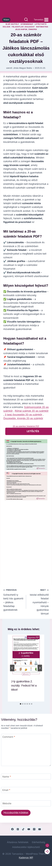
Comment (8, 736)
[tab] (20, 704)
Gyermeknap (27, 24)
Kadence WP (26, 857)
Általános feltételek (17, 842)
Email (6, 790)
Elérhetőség (38, 842)
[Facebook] (12, 829)
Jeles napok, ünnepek (26, 29)
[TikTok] (23, 829)
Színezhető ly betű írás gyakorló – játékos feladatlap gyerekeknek (13, 600)
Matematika (42, 27)
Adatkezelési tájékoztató (26, 847)
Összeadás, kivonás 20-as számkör (23, 418)
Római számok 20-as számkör (32, 410)
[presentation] (26, 655)
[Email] (39, 829)
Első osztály (12, 24)
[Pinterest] (18, 829)
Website (6, 803)
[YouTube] (28, 829)
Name (6, 776)
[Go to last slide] (12, 668)
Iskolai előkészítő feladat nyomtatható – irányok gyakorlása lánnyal (39, 602)
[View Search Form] (26, 20)
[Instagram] (34, 829)
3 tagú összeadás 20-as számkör (23, 414)
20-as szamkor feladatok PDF (26, 426)
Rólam (6, 20)
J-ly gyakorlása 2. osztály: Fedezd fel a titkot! (24, 685)
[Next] (40, 668)
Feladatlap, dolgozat (23, 27)
